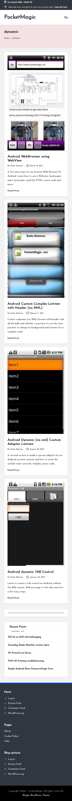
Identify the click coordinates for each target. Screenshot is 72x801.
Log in (11, 698)
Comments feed (16, 708)
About (7, 731)
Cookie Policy (11, 736)
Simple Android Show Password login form (30, 669)
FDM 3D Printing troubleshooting (26, 661)
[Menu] (66, 17)
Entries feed (14, 703)
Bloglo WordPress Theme (36, 795)
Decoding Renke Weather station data (28, 645)
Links (7, 741)
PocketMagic (20, 17)
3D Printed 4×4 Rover (19, 653)
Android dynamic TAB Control (31, 572)
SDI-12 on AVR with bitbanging (24, 637)
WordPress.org (16, 713)
